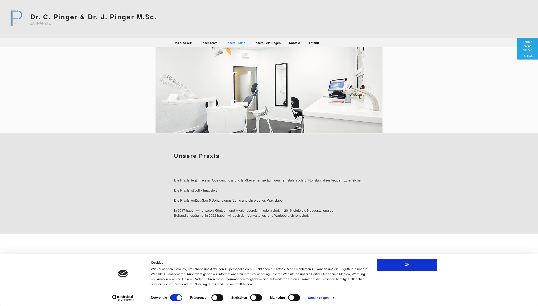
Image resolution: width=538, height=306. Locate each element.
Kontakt (294, 43)
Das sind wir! (183, 43)
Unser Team (208, 43)
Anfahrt (314, 43)
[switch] (217, 297)
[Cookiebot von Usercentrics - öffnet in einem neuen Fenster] (123, 298)
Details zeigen (318, 298)
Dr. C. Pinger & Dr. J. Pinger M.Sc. (93, 16)
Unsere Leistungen (267, 43)
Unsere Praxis (235, 43)
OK (407, 264)
